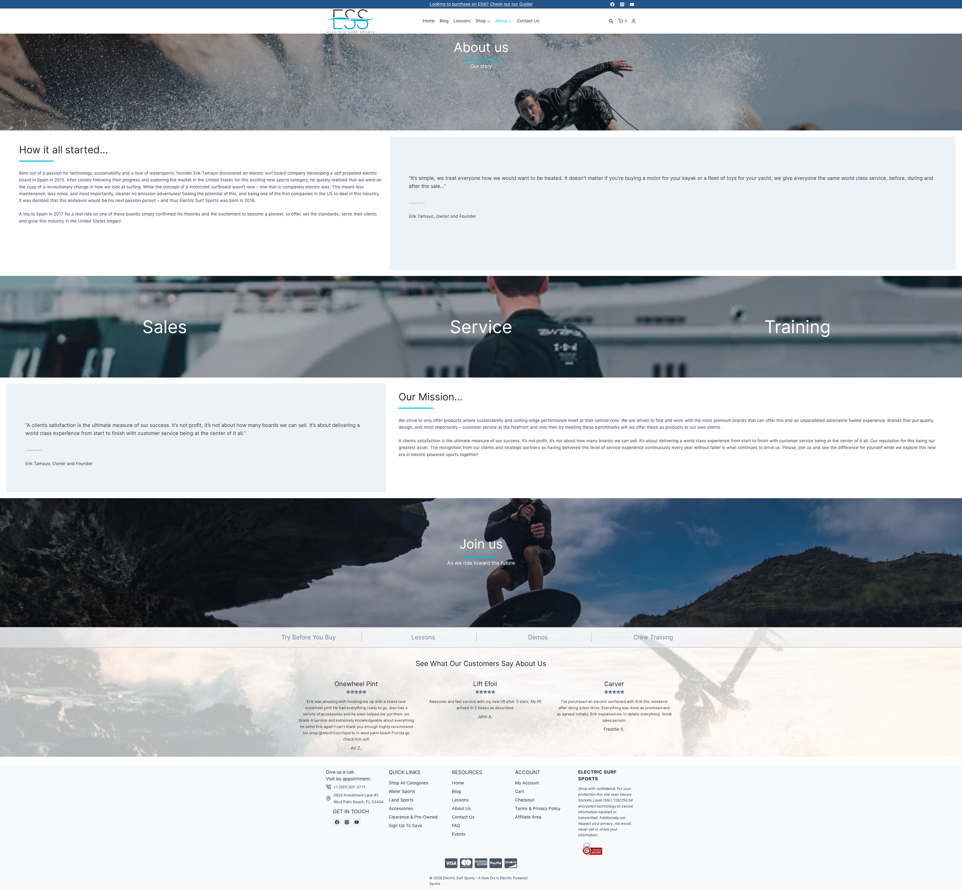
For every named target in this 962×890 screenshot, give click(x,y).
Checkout (524, 799)
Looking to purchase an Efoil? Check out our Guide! (481, 4)
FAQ (456, 825)
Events (458, 834)
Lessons (462, 20)
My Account (527, 782)
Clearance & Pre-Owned (413, 817)
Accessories (401, 808)
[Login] (633, 21)
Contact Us (528, 20)
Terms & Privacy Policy (537, 808)
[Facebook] (612, 4)
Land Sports (401, 799)
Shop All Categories (408, 782)
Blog (444, 20)
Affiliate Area (528, 817)
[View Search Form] (611, 21)
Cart (519, 791)
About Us (461, 808)
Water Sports (402, 791)
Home (429, 20)
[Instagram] (622, 4)
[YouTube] (632, 4)
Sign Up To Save (405, 825)
